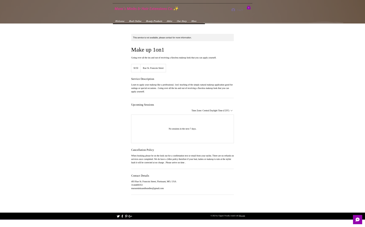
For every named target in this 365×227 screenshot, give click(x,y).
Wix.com (242, 216)
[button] (249, 7)
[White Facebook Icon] (122, 216)
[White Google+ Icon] (130, 216)
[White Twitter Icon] (118, 216)
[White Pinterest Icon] (126, 216)
